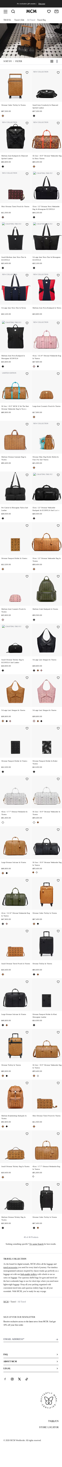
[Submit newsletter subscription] (57, 1339)
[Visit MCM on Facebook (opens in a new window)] (5, 1379)
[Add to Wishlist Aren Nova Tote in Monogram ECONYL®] (58, 225)
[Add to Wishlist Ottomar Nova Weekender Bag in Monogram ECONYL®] (58, 174)
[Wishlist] (49, 11)
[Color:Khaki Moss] (38, 366)
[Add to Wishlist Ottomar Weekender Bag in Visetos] (58, 323)
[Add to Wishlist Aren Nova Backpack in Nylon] (58, 275)
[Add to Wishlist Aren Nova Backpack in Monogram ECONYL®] (27, 323)
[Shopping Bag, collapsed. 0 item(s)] (56, 11)
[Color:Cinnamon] (2, 217)
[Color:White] (2, 822)
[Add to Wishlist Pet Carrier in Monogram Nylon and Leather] (27, 475)
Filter (18, 61)
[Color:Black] (34, 115)
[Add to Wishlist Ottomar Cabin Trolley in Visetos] (27, 73)
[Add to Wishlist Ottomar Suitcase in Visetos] (27, 830)
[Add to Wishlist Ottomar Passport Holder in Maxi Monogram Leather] (58, 982)
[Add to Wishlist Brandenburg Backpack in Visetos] (27, 1083)
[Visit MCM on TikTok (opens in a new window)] (26, 1379)
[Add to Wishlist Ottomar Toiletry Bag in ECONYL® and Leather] (27, 627)
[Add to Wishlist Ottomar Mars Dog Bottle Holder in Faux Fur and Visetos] (58, 424)
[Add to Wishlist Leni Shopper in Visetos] (58, 627)
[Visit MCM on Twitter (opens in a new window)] (19, 1379)
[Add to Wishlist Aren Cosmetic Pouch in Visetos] (58, 374)
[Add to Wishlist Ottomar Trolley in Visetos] (58, 931)
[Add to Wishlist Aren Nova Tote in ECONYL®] (27, 225)
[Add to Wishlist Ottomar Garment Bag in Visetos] (27, 424)
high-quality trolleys (28, 1274)
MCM (6, 1302)
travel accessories (10, 1267)
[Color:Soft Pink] (34, 366)
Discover (41, 4)
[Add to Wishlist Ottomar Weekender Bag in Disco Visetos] (58, 123)
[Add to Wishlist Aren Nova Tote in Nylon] (27, 275)
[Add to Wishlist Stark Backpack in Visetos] (58, 576)
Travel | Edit (19, 20)
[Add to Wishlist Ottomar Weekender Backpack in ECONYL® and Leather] (58, 475)
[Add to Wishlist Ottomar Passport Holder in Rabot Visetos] (58, 728)
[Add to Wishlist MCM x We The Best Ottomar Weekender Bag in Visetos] (27, 374)
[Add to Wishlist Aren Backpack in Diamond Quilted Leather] (27, 123)
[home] (31, 12)
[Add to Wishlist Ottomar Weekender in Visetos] (27, 779)
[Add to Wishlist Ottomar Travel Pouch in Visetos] (27, 174)
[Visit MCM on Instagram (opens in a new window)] (12, 1379)
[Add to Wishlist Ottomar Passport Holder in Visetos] (27, 526)
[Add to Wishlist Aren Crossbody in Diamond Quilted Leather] (58, 73)
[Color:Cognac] (2, 115)
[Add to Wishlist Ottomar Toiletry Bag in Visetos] (27, 1134)
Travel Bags (42, 20)
